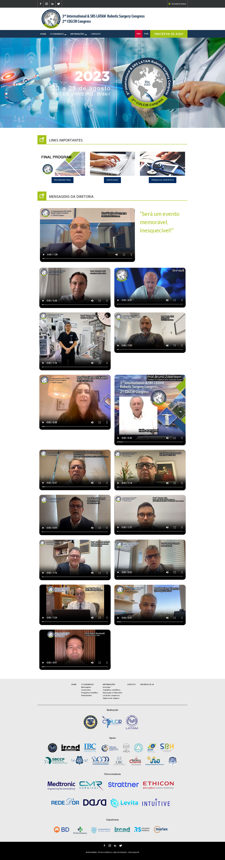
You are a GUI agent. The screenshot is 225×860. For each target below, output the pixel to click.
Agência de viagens (111, 698)
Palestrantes (86, 695)
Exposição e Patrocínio (112, 692)
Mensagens (86, 687)
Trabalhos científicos (111, 690)
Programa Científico (89, 692)
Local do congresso (111, 695)
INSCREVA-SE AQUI (169, 34)
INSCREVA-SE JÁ (147, 684)
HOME (43, 33)
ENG (139, 34)
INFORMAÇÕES (78, 33)
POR (146, 34)
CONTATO (96, 33)
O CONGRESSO (57, 33)
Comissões (86, 690)
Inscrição (107, 687)
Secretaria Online (179, 4)
